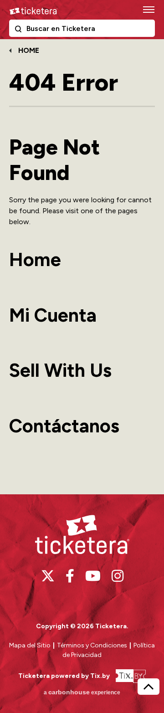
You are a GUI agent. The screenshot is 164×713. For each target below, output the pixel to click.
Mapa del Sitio (30, 645)
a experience (82, 692)
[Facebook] (70, 576)
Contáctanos (64, 426)
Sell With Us (60, 370)
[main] (82, 265)
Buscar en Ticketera (20, 30)
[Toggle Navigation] (148, 9)
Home (28, 50)
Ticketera (33, 11)
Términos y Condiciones (92, 645)
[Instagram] (117, 576)
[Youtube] (93, 576)
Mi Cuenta (53, 315)
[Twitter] (48, 576)
